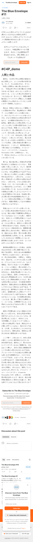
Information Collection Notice (20, 409)
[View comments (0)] (10, 28)
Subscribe (22, 2)
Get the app (25, 533)
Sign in (29, 2)
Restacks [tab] (13, 437)
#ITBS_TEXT (5, 467)
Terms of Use (25, 407)
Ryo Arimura (9, 21)
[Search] (30, 459)
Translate (5, 7)
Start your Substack (11, 533)
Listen (29, 22)
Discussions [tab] (15, 459)
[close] (27, 485)
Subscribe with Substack (17, 515)
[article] (16, 468)
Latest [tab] (8, 459)
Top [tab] (4, 459)
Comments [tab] (6, 437)
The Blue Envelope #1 (9, 476)
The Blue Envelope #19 (10, 465)
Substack (7, 538)
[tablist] (9, 437)
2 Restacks (23, 417)
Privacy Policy (22, 523)
